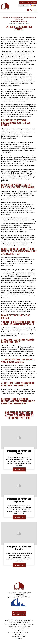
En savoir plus (19, 469)
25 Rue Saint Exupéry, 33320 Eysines (19, 593)
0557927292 (20, 595)
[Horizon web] (17, 638)
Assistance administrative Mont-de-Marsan (19, 624)
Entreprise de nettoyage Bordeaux (23, 620)
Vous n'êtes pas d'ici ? (19, 613)
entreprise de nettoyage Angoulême (19, 500)
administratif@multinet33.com (20, 597)
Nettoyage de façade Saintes (19, 622)
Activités (7, 620)
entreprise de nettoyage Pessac (19, 452)
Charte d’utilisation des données (19, 632)
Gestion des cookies (19, 636)
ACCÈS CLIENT (25, 5)
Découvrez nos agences (28, 2)
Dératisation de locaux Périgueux (19, 626)
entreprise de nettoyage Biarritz (19, 548)
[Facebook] (18, 2)
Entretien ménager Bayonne (19, 628)
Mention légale (19, 630)
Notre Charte (19, 634)
